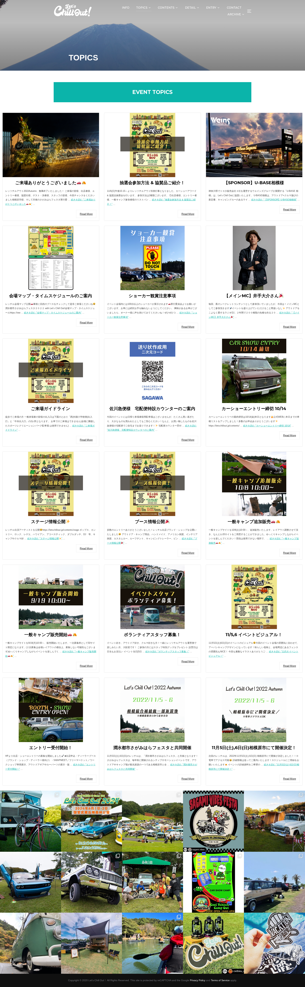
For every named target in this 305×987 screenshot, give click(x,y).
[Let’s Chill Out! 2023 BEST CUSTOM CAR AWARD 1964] (91, 882)
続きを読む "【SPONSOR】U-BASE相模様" (274, 199)
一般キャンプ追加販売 (249, 521)
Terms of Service (220, 980)
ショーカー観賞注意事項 (152, 295)
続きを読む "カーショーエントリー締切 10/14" (267, 425)
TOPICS (141, 7)
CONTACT (234, 7)
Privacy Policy (197, 980)
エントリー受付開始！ (50, 747)
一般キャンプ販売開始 (45, 634)
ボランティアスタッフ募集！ (152, 634)
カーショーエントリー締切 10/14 (254, 408)
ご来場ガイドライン (50, 408)
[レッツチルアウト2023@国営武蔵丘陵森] (152, 882)
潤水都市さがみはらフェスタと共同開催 (152, 747)
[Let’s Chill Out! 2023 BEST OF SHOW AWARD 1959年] (274, 821)
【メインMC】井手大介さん (251, 295)
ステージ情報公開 (48, 521)
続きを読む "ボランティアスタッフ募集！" (167, 651)
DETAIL (190, 7)
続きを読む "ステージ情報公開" (44, 538)
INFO (125, 7)
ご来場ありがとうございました (46, 182)
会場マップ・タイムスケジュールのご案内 (50, 295)
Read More (86, 213)
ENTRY (211, 7)
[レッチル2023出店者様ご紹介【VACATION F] (274, 943)
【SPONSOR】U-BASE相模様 (254, 182)
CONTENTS (166, 7)
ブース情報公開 (150, 521)
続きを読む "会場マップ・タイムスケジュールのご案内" (53, 312)
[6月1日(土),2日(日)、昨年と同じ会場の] (91, 821)
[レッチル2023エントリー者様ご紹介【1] (274, 882)
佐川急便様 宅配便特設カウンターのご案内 (152, 408)
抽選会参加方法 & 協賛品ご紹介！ (152, 182)
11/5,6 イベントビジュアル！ (254, 634)
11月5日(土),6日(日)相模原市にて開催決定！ (254, 747)
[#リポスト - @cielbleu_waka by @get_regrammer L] (213, 943)
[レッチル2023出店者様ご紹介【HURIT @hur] (91, 943)
